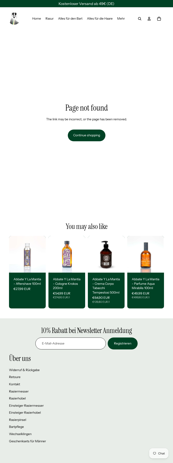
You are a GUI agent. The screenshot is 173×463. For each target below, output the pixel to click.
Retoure (14, 377)
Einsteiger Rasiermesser (26, 406)
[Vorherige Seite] (12, 254)
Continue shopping (86, 135)
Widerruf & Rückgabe (24, 370)
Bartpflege (16, 427)
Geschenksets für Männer (27, 441)
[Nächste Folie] (42, 254)
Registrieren (122, 343)
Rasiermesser (19, 391)
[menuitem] (36, 19)
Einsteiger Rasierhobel (25, 413)
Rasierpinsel (17, 420)
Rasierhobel (17, 398)
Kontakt (14, 384)
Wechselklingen (20, 434)
